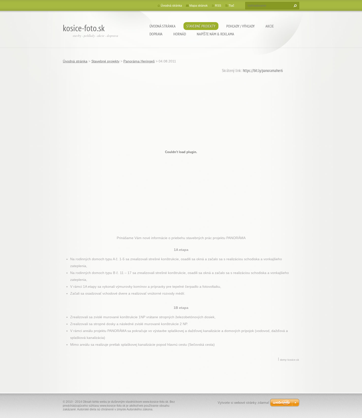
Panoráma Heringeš (139, 61)
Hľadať (294, 5)
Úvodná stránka (162, 26)
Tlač (231, 5)
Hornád (179, 33)
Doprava (156, 33)
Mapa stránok (198, 5)
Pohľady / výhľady (240, 26)
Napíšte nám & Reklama (215, 33)
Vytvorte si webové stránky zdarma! (243, 402)
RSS (218, 5)
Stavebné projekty (200, 26)
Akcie (269, 26)
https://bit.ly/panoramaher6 (263, 70)
